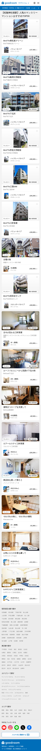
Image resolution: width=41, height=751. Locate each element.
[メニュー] (38, 2)
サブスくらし (22, 3)
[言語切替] (34, 2)
